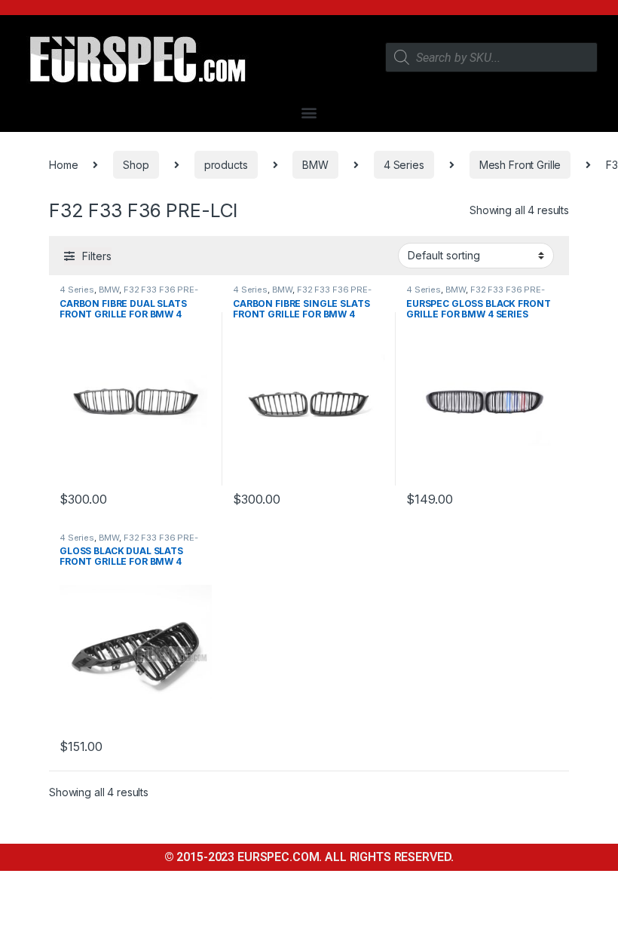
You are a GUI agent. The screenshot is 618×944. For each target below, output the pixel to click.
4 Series (404, 164)
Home (63, 164)
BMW (315, 164)
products (226, 164)
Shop (135, 164)
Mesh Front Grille (520, 164)
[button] (309, 112)
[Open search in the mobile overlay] (491, 57)
